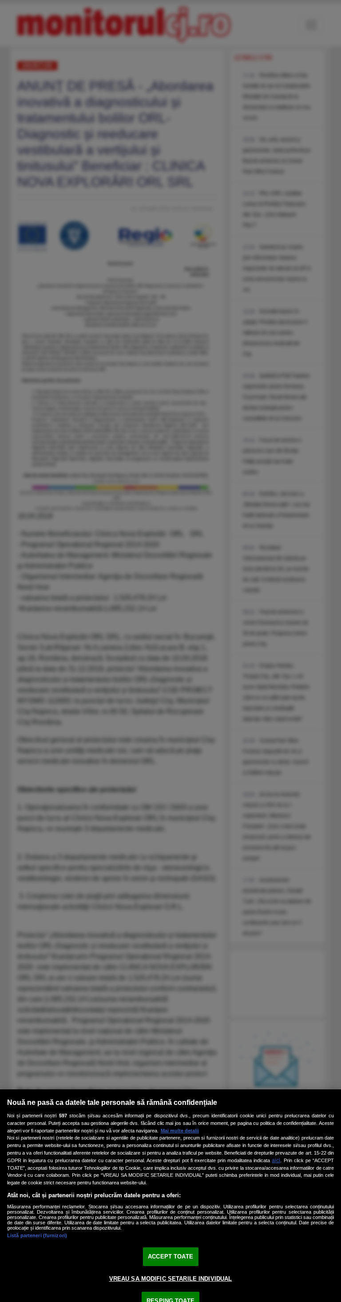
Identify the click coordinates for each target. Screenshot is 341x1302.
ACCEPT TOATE (170, 1256)
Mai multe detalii (180, 1130)
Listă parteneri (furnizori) (37, 1235)
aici (276, 1160)
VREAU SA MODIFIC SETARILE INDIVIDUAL (170, 1278)
